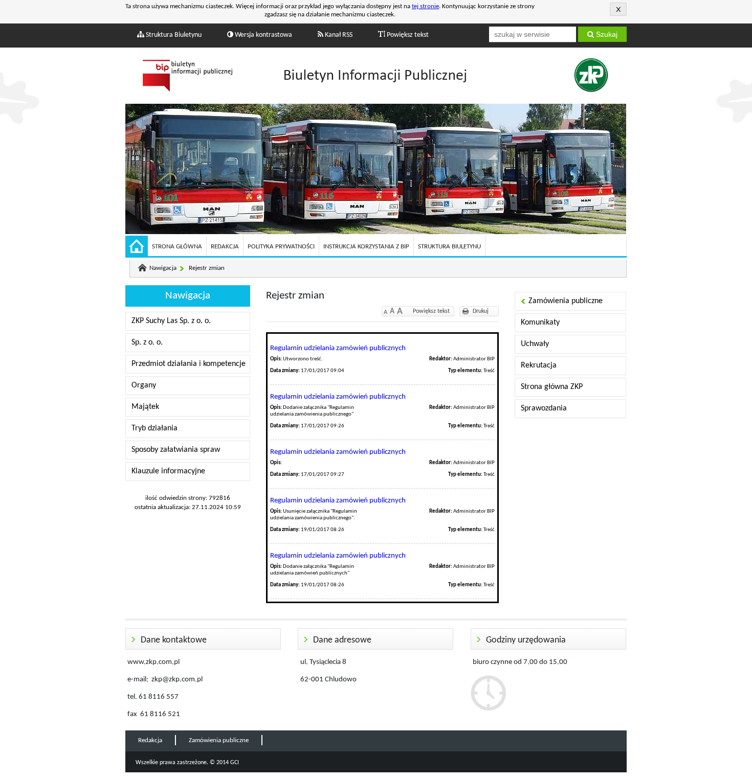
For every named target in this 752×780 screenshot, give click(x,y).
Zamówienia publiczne (565, 301)
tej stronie (425, 6)
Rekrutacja (539, 365)
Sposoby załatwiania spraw (175, 450)
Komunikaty (540, 322)
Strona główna (177, 246)
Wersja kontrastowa (262, 35)
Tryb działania (154, 428)
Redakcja (225, 246)
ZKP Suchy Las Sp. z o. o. (171, 321)
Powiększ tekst (407, 35)
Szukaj (605, 34)
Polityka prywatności (281, 246)
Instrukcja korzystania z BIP (366, 246)
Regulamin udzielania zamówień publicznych (338, 348)
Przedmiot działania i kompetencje (188, 364)
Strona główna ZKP (552, 387)
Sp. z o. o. (147, 342)
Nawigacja (162, 268)
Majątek (145, 407)
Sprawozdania (544, 408)
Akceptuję (618, 9)
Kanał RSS (337, 35)
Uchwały (535, 344)
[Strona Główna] (136, 248)
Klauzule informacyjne (168, 471)
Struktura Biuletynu (173, 35)
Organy (143, 385)
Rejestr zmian (207, 268)
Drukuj (481, 311)
